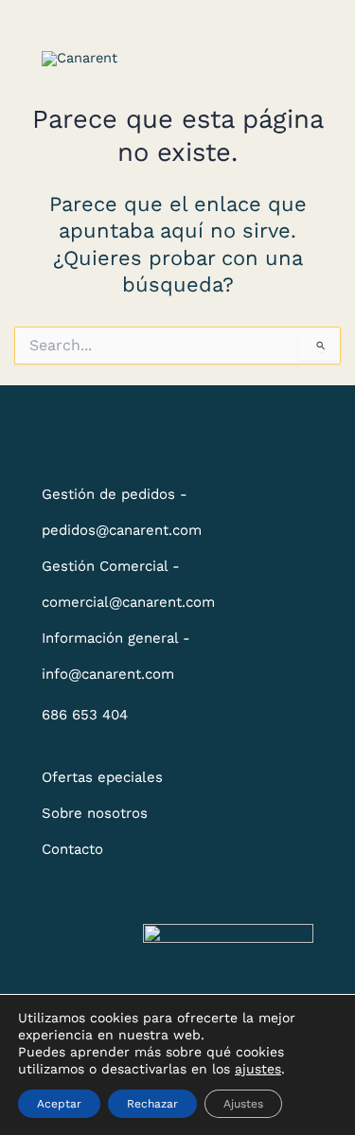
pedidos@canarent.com (122, 530)
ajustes (258, 1068)
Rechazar (152, 1103)
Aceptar (59, 1103)
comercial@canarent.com (128, 602)
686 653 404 (85, 714)
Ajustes (243, 1103)
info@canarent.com (108, 674)
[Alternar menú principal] (289, 58)
